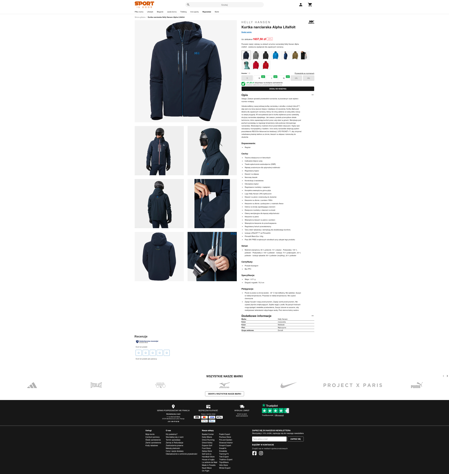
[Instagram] (261, 453)
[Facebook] (254, 453)
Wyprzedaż (206, 12)
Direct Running (208, 439)
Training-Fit (224, 453)
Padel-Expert (224, 434)
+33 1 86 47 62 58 (173, 421)
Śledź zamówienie (153, 439)
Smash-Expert (225, 445)
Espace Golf (207, 445)
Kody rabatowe (151, 445)
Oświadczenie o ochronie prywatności (181, 453)
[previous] (443, 376)
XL (286, 77)
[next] (447, 376)
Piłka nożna (139, 12)
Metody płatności (173, 448)
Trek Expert (224, 456)
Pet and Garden (225, 439)
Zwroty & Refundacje (174, 442)
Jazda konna (172, 12)
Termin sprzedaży (173, 439)
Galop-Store (207, 451)
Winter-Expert (224, 468)
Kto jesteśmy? (171, 434)
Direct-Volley (207, 442)
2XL (296, 78)
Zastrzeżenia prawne (174, 445)
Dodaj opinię (246, 32)
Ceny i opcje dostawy (175, 451)
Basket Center (208, 434)
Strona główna (140, 17)
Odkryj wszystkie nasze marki (224, 393)
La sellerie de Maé (209, 462)
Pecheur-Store (225, 437)
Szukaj (224, 4)
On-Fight (205, 470)
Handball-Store (208, 456)
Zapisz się (295, 439)
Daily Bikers (207, 437)
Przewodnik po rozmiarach (304, 73)
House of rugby (208, 459)
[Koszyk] (310, 4)
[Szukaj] (188, 4)
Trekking (183, 12)
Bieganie (160, 12)
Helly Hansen (256, 22)
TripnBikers (224, 462)
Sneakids (223, 451)
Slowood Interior (226, 442)
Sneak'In (222, 448)
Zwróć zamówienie (242, 416)
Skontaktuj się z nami (173, 414)
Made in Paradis (208, 465)
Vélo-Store (223, 465)
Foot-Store (206, 448)
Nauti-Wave (207, 468)
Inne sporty (194, 12)
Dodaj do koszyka (277, 89)
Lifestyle (150, 12)
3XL (308, 78)
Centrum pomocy (152, 437)
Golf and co (206, 453)
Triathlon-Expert (225, 459)
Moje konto (150, 434)
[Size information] (249, 73)
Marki (217, 12)
